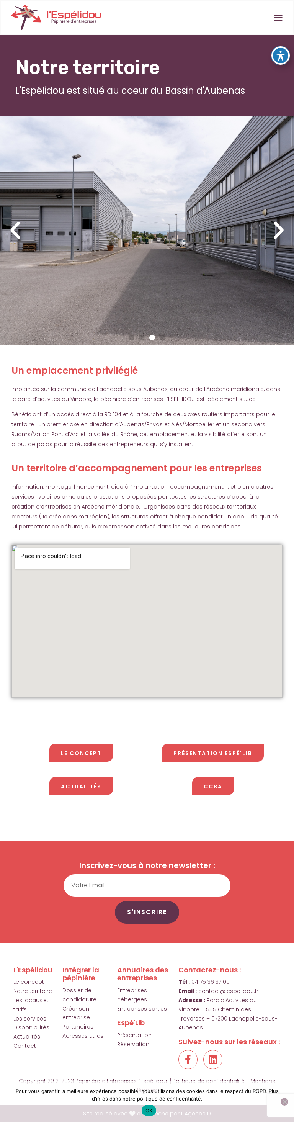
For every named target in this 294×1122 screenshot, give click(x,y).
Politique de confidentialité (209, 1081)
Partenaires (77, 1026)
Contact (24, 1046)
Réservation (133, 1044)
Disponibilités (31, 1027)
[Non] (284, 1102)
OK (149, 1110)
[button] (278, 17)
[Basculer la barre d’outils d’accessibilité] (280, 55)
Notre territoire (32, 991)
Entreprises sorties (142, 1008)
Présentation (134, 1035)
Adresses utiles (82, 1036)
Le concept (28, 982)
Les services (29, 1018)
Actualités (26, 1036)
